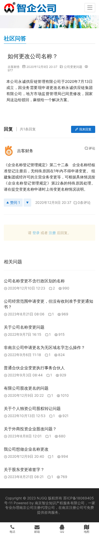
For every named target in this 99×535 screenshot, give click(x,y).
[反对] (27, 202)
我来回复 (85, 129)
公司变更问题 (73, 67)
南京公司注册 (30, 507)
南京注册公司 (72, 507)
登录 (36, 233)
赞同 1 (15, 202)
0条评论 (84, 202)
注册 (52, 233)
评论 (92, 148)
